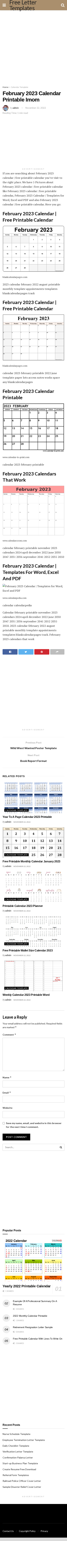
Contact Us (8, 1531)
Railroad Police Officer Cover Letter (22, 1480)
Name (7, 1077)
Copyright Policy (27, 1531)
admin (16, 107)
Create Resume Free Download (19, 1469)
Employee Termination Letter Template (24, 1439)
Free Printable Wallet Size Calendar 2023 (28, 950)
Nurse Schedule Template (16, 1434)
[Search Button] (61, 1147)
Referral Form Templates (16, 1475)
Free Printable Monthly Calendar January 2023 (31, 861)
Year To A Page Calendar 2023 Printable (27, 816)
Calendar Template (19, 87)
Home (5, 87)
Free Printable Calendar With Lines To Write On (37, 1338)
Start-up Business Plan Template (20, 1463)
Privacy (44, 1531)
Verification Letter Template (18, 1451)
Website (7, 1107)
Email (7, 1092)
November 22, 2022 (35, 107)
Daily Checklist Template (16, 1445)
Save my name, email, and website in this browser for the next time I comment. (34, 1125)
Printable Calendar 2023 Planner (23, 906)
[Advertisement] (33, 47)
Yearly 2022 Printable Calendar (27, 1286)
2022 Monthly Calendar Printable (30, 1315)
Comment (9, 1034)
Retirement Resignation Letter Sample (33, 1327)
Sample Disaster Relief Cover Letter (22, 1486)
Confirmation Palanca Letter (18, 1457)
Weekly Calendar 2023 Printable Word (26, 994)
